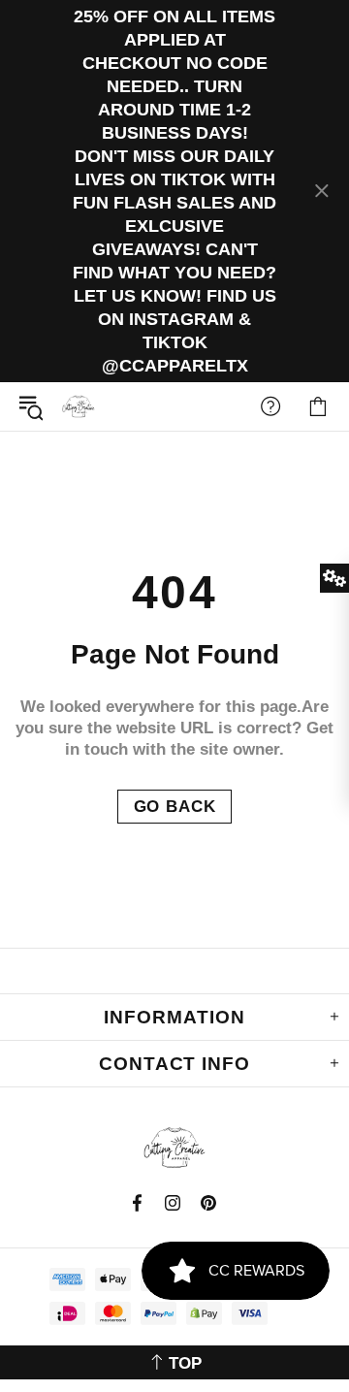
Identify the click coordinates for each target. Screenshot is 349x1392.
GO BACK (175, 806)
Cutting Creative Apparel (78, 406)
